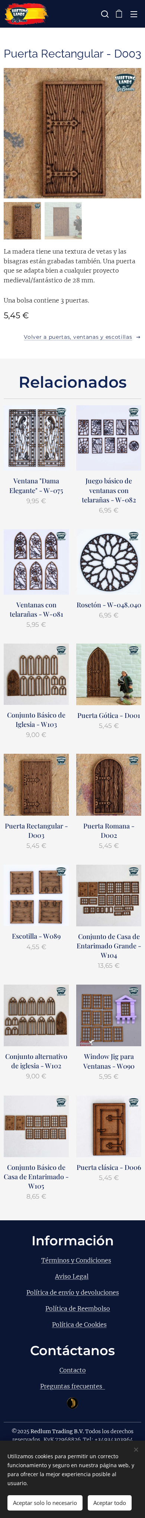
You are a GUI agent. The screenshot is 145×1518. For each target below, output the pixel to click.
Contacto (72, 1370)
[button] (104, 13)
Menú (133, 13)
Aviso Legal (71, 1276)
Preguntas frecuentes (72, 1386)
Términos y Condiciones (76, 1260)
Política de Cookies (79, 1324)
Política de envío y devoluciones (72, 1292)
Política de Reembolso (77, 1308)
